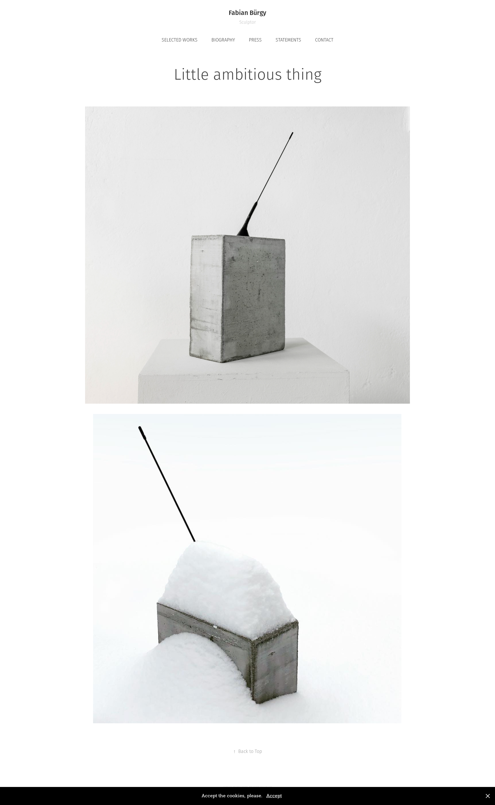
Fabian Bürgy (247, 12)
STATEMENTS (288, 40)
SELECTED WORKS (179, 40)
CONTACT (324, 40)
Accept (274, 795)
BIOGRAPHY (223, 40)
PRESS (255, 40)
